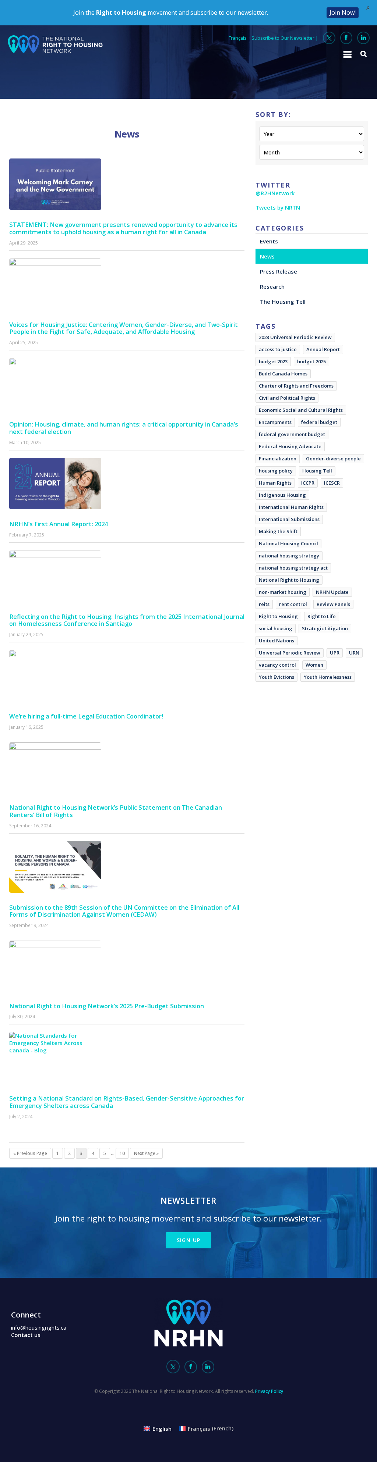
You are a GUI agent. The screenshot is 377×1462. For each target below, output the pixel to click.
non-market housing (282, 592)
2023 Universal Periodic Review (295, 337)
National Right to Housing (289, 580)
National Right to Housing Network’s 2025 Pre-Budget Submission (106, 1006)
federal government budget (292, 434)
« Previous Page (30, 1153)
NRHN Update (332, 592)
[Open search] (364, 53)
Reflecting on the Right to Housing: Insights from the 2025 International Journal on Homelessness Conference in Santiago (126, 620)
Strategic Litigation (325, 628)
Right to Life (321, 616)
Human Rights (275, 482)
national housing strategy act (293, 567)
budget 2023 (273, 361)
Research (272, 286)
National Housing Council (288, 543)
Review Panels (333, 604)
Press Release (278, 271)
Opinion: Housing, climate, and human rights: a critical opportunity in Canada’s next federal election (123, 428)
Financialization (277, 458)
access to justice (278, 349)
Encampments (275, 422)
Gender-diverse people (333, 458)
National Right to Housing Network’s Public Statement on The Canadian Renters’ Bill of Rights (115, 811)
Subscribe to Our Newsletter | (284, 38)
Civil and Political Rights (287, 398)
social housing (275, 628)
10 (122, 1153)
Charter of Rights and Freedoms (296, 385)
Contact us (25, 1334)
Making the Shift (278, 531)
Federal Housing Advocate (290, 446)
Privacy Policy (269, 1391)
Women (314, 665)
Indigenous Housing (282, 495)
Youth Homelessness (328, 677)
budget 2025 (311, 361)
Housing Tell (317, 470)
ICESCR (332, 482)
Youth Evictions (276, 677)
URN (354, 652)
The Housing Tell (283, 301)
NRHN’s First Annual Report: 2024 (58, 524)
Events (269, 241)
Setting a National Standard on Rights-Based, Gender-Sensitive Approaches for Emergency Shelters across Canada (126, 1102)
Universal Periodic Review (289, 652)
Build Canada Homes (283, 373)
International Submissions (289, 519)
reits (264, 604)
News (267, 256)
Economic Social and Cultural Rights (301, 410)
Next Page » (146, 1153)
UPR (334, 652)
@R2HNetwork (275, 193)
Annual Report (323, 349)
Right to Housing (278, 616)
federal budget (319, 422)
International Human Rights (291, 507)
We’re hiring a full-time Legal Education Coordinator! (86, 716)
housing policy (276, 470)
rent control (293, 604)
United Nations (276, 640)
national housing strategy (289, 555)
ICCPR (307, 482)
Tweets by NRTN (278, 207)
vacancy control (277, 665)
